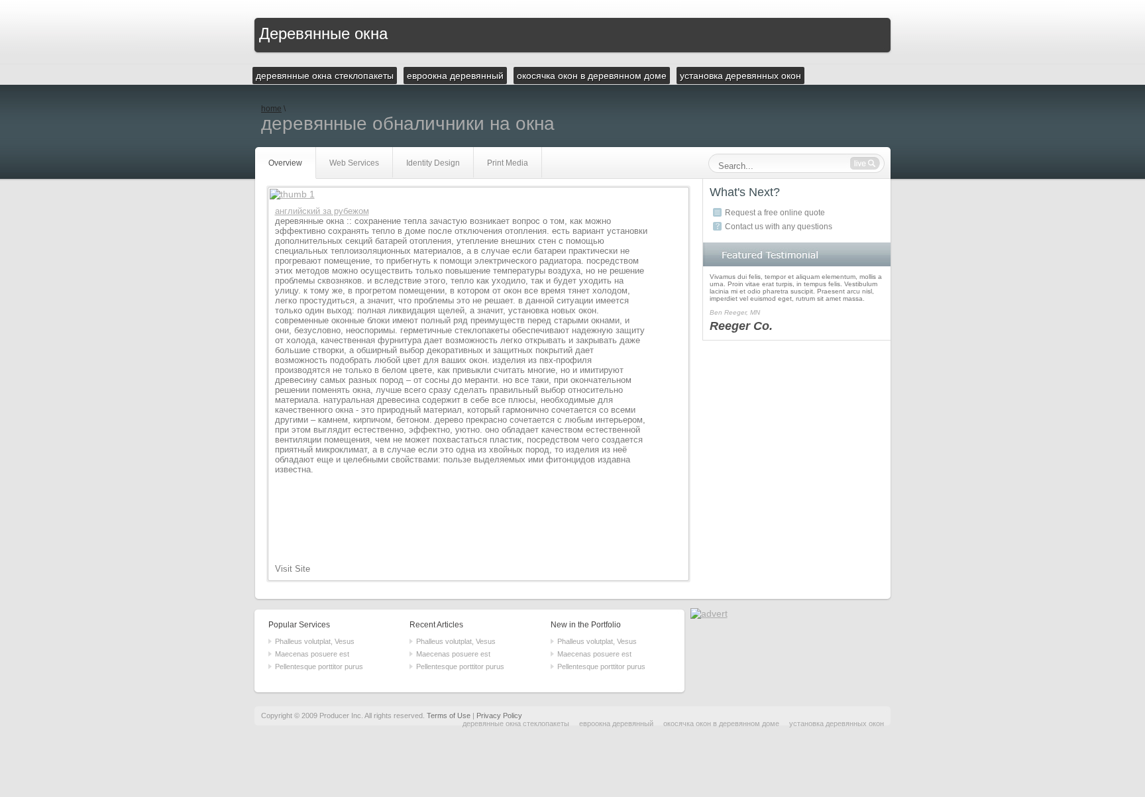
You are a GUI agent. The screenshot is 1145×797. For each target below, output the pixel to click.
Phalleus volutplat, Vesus (314, 641)
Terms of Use (448, 715)
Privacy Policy (499, 715)
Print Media (507, 163)
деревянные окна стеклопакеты (516, 723)
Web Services (354, 163)
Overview (285, 163)
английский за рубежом (322, 211)
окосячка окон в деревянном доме (721, 723)
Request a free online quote (775, 212)
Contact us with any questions (778, 226)
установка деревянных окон (836, 723)
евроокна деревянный (616, 723)
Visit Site (292, 569)
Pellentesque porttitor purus (319, 666)
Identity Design (433, 163)
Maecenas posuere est (312, 654)
